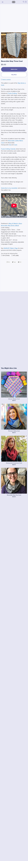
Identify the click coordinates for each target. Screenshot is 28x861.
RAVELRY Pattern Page (11, 248)
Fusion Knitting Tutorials (8, 149)
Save (20, 262)
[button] (2, 47)
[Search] (23, 1)
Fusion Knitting (12, 93)
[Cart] (26, 2)
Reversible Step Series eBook (10, 225)
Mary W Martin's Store (15, 223)
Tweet (14, 262)
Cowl (15, 145)
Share (8, 262)
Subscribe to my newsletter (9, 188)
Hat (10, 145)
